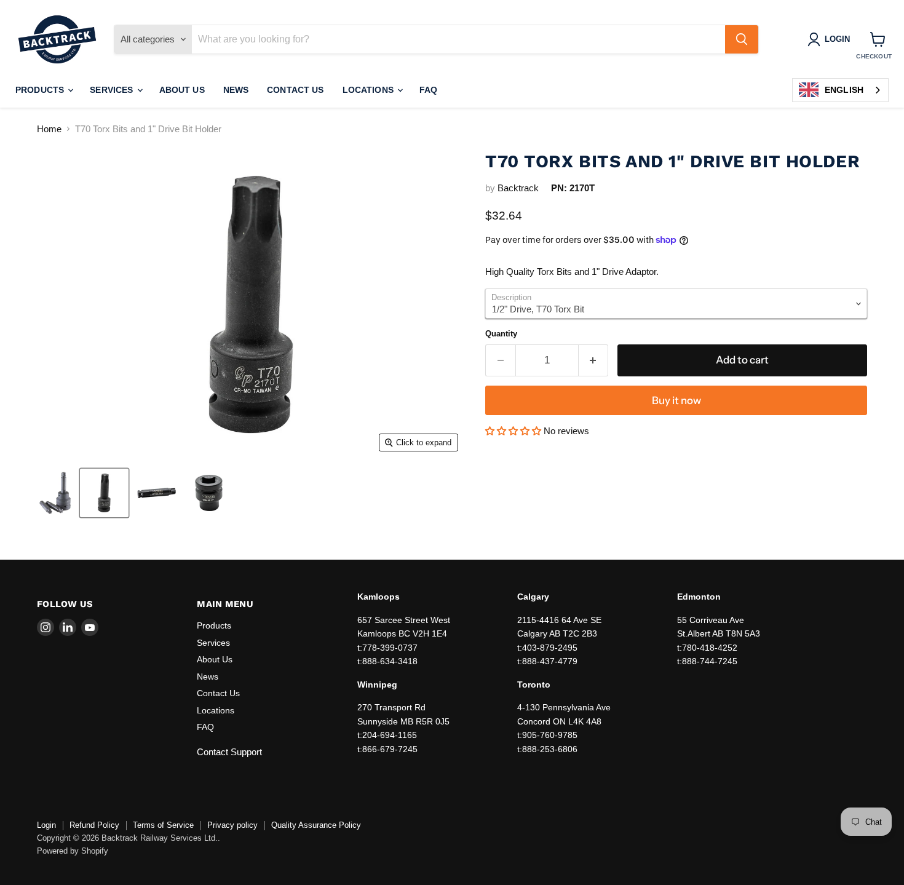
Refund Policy (94, 825)
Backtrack (518, 188)
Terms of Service (163, 825)
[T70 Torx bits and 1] (56, 493)
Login (46, 825)
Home (49, 129)
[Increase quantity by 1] (594, 360)
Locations (369, 90)
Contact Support (229, 752)
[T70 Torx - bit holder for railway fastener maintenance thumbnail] (208, 493)
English (844, 90)
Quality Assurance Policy (316, 825)
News (236, 90)
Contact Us (295, 90)
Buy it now (676, 400)
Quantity (501, 333)
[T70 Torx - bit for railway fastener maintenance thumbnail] (104, 493)
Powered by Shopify (72, 850)
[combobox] (840, 90)
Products (40, 90)
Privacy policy (232, 825)
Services (112, 90)
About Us (182, 90)
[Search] (741, 39)
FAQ (428, 90)
